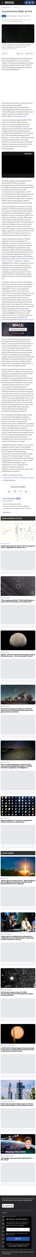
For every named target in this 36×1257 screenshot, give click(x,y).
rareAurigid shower (8, 192)
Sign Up (18, 1238)
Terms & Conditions (13, 1246)
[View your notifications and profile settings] (29, 2)
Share (5, 53)
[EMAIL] (19, 498)
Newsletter (31, 53)
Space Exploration (6, 7)
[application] (18, 164)
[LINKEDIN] (17, 498)
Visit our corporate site (24, 1200)
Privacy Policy (20, 1245)
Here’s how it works (17, 21)
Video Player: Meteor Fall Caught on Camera (18, 478)
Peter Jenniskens (12, 16)
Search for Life (17, 7)
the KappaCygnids (19, 116)
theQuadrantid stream (26, 319)
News (3, 16)
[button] (33, 2)
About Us (4, 1212)
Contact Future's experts (9, 1216)
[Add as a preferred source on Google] (8, 1206)
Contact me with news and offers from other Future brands (18, 1234)
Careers (4, 1242)
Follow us (21, 53)
